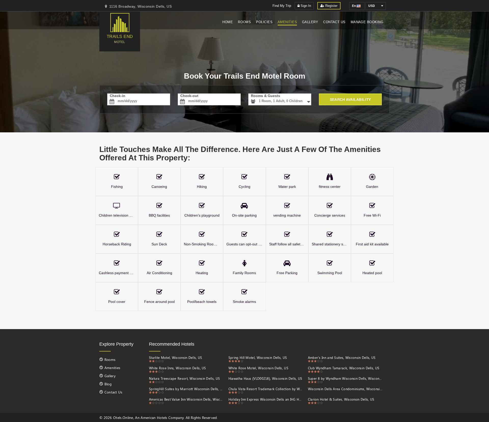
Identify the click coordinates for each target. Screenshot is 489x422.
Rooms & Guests (265, 96)
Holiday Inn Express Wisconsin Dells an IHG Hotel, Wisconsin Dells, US (265, 399)
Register (330, 6)
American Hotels (154, 417)
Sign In (305, 6)
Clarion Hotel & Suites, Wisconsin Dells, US (341, 399)
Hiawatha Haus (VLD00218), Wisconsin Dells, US (265, 378)
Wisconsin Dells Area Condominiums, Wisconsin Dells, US (345, 389)
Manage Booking (367, 22)
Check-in (117, 96)
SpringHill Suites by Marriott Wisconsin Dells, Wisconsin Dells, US (186, 389)
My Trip (282, 6)
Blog (107, 384)
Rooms (244, 22)
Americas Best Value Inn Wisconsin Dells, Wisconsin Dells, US (186, 399)
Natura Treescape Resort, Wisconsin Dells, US (184, 378)
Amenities (287, 22)
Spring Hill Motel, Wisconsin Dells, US (257, 358)
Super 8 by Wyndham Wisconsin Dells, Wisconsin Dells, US (345, 378)
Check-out (189, 96)
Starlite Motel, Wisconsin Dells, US (175, 358)
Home (227, 22)
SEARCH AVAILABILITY (350, 99)
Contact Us (334, 22)
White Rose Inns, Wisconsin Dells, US (177, 368)
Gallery (310, 22)
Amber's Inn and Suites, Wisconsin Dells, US (342, 358)
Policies (264, 22)
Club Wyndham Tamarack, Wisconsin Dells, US (343, 368)
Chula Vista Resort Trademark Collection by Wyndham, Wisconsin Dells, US (265, 389)
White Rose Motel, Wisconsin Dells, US (258, 368)
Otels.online (123, 417)
